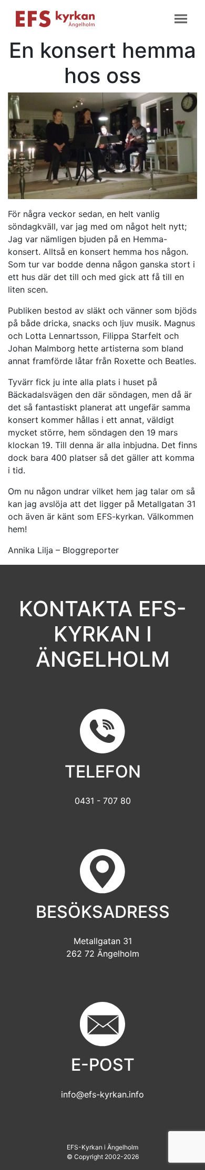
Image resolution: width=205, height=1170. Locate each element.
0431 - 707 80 (103, 800)
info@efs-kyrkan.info (102, 1094)
